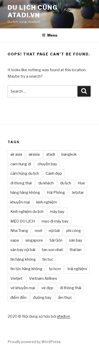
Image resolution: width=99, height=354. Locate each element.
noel (38, 230)
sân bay (75, 240)
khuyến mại (20, 202)
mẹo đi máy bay (55, 221)
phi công (73, 230)
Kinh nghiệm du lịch (26, 211)
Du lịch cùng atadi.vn (33, 11)
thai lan (75, 249)
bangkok (69, 154)
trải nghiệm (77, 269)
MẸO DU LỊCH (22, 221)
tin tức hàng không (26, 269)
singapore (34, 240)
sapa (14, 240)
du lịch (65, 183)
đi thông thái (70, 288)
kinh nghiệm (46, 202)
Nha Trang (19, 230)
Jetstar (78, 192)
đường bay (42, 297)
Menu (52, 35)
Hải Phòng (56, 192)
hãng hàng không (25, 192)
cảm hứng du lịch (24, 173)
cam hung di (20, 164)
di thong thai (21, 183)
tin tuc (47, 259)
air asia (16, 154)
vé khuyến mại (22, 288)
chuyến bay (47, 164)
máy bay (57, 211)
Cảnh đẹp (54, 173)
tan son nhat (52, 249)
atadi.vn (63, 316)
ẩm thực (65, 297)
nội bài (54, 230)
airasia (34, 154)
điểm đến (18, 297)
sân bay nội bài (22, 249)
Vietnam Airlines (43, 278)
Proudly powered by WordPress (34, 342)
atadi (50, 154)
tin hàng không (23, 259)
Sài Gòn (56, 240)
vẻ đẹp (47, 288)
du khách (46, 183)
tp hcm (55, 269)
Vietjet (16, 278)
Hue (81, 183)
